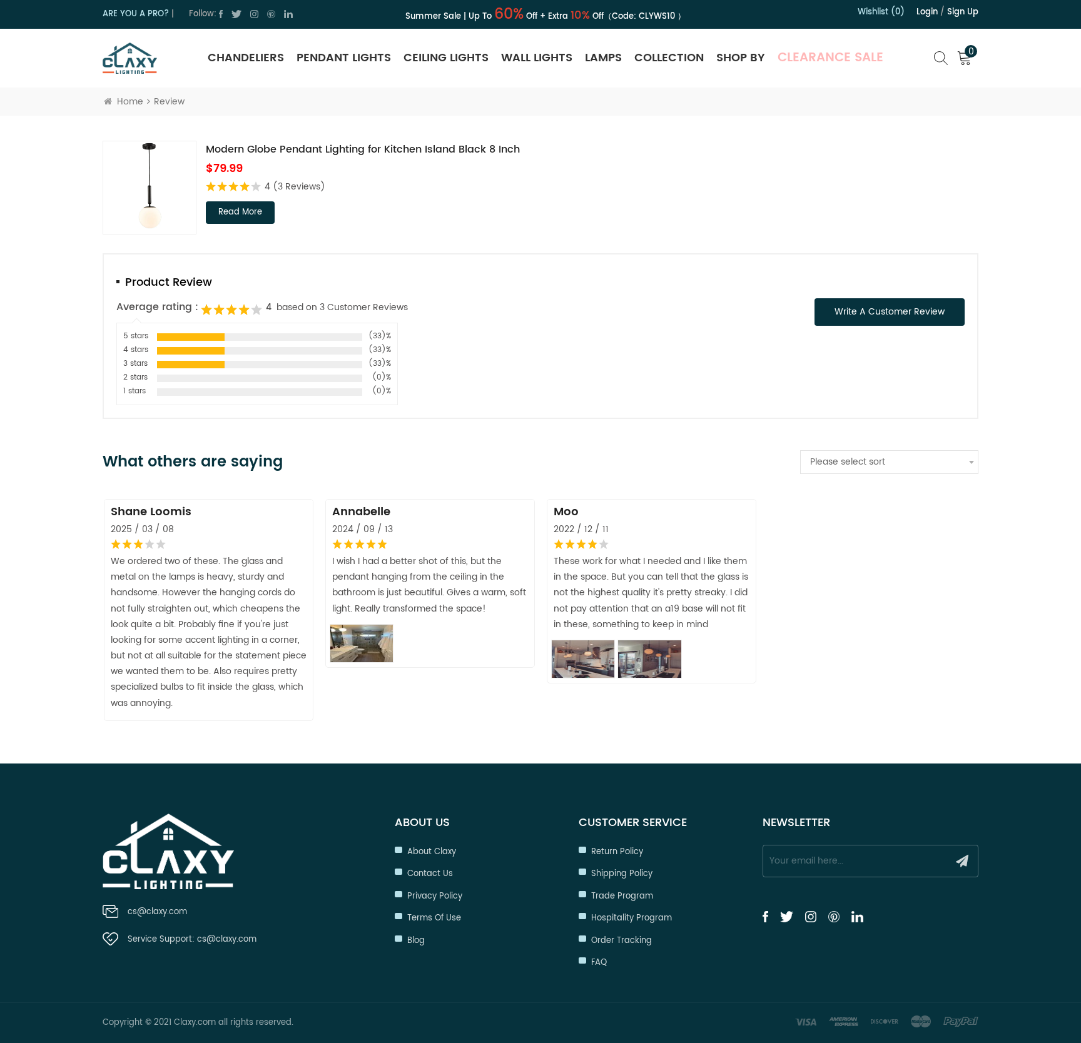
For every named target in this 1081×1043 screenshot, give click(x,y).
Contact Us (430, 873)
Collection (669, 58)
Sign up (962, 12)
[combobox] (889, 462)
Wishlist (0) (881, 12)
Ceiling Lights (446, 58)
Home (130, 101)
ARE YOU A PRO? (136, 14)
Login (927, 12)
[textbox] (889, 462)
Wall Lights (536, 58)
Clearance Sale (830, 58)
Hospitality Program (631, 918)
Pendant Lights (344, 58)
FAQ (599, 962)
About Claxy (431, 852)
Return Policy (617, 852)
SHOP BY (740, 58)
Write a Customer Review (890, 312)
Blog (416, 940)
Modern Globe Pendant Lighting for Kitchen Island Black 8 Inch (363, 149)
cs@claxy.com (157, 912)
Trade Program (622, 896)
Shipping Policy (621, 873)
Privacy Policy (434, 896)
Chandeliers (246, 58)
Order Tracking (621, 940)
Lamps (603, 58)
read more (240, 212)
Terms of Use (434, 918)
